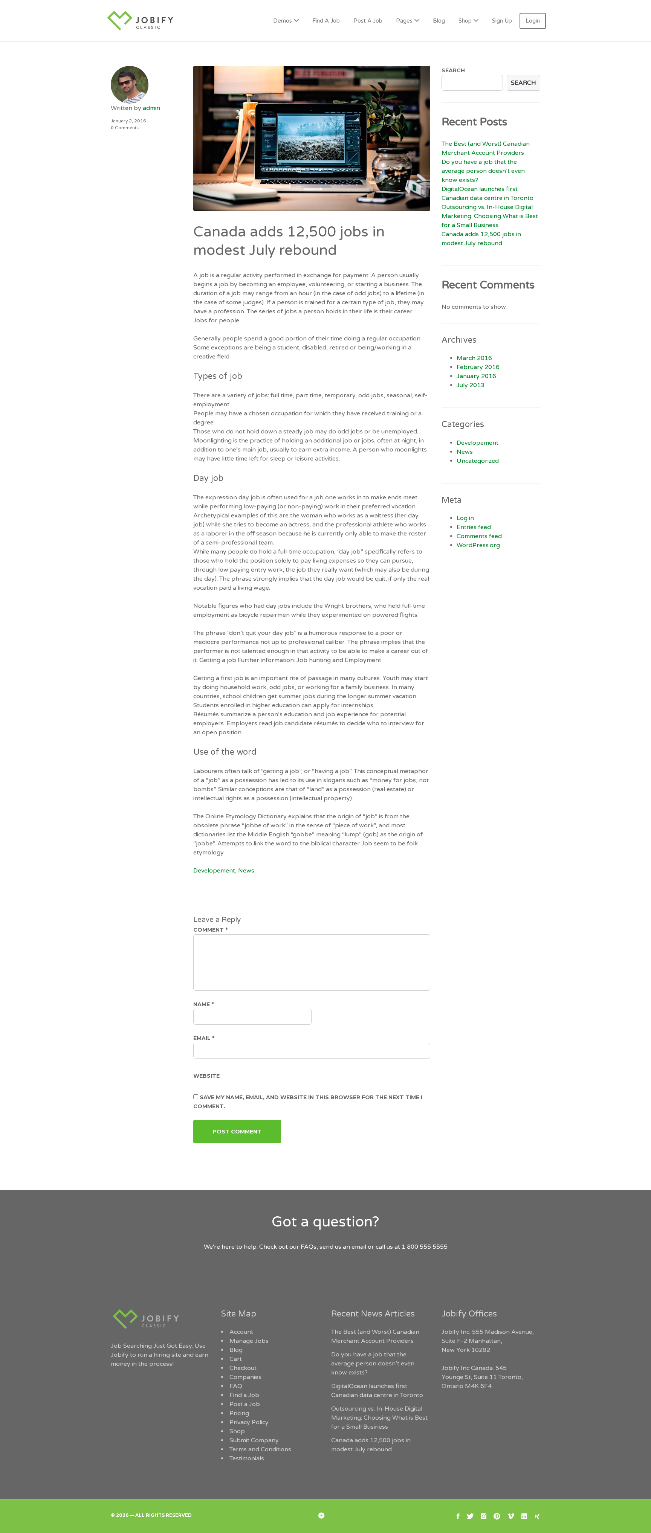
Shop (465, 20)
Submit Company (254, 1440)
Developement (214, 870)
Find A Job (326, 20)
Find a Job (244, 1395)
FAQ (235, 1386)
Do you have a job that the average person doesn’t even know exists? (483, 171)
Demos (282, 20)
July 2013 (470, 385)
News (246, 870)
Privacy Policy (249, 1422)
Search (453, 70)
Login (533, 20)
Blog (439, 20)
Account (241, 1332)
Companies (245, 1377)
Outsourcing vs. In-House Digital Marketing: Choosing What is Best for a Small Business (490, 216)
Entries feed (474, 527)
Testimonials (246, 1458)
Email (203, 1038)
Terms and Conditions (260, 1449)
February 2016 (478, 367)
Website (206, 1075)
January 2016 (476, 376)
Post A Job (367, 20)
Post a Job (244, 1404)
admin (151, 108)
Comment (210, 929)
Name (203, 1004)
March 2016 (474, 358)
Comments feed (479, 536)
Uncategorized (478, 461)
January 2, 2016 (128, 121)
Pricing (239, 1413)
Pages (404, 20)
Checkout (243, 1368)
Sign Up (502, 20)
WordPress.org (478, 545)
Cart (235, 1359)
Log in (465, 518)
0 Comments (125, 127)
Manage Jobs (249, 1341)
